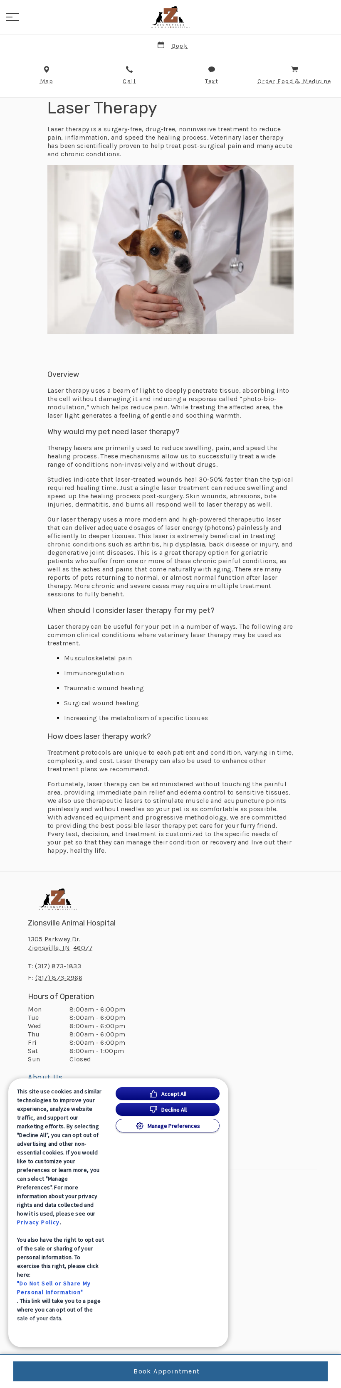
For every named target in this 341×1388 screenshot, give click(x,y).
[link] (170, 17)
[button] (12, 17)
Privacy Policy (38, 1222)
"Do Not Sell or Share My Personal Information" (54, 1288)
